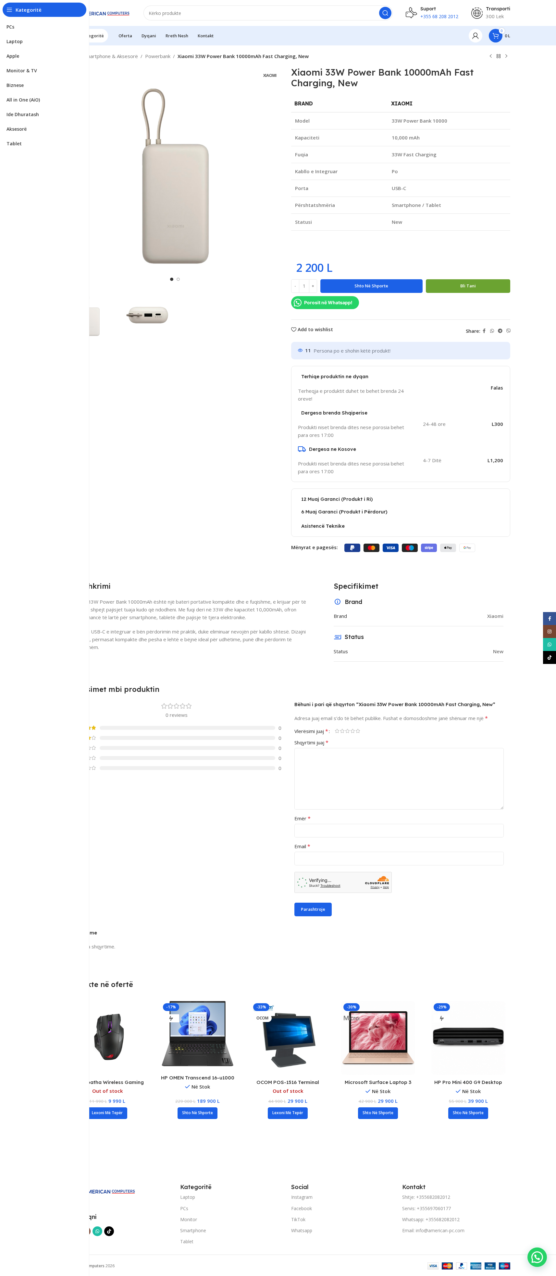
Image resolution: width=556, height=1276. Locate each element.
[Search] (385, 13)
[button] (197, 1113)
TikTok (298, 1219)
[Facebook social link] (484, 331)
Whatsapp (301, 1230)
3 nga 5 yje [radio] (347, 730)
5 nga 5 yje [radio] (358, 730)
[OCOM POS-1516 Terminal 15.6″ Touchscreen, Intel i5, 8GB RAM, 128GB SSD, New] (288, 1038)
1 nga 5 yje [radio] (337, 730)
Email (302, 846)
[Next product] (506, 56)
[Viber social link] (508, 331)
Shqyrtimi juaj (311, 742)
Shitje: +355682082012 (426, 1197)
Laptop (187, 1197)
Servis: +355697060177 (426, 1208)
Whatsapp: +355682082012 (431, 1219)
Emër (302, 818)
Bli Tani (468, 286)
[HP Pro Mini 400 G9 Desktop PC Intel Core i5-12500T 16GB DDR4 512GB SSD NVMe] (468, 1038)
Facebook (301, 1208)
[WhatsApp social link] (492, 331)
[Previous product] (491, 56)
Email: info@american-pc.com (433, 1230)
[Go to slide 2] (178, 279)
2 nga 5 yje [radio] (342, 730)
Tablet (186, 1241)
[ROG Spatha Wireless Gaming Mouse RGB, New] (107, 1038)
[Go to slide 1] (171, 279)
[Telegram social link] (500, 331)
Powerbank (157, 56)
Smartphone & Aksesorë (110, 56)
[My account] (475, 35)
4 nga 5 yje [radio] (352, 730)
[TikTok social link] (109, 1231)
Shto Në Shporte (371, 286)
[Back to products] (498, 56)
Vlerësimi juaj (311, 731)
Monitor (188, 1219)
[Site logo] (98, 12)
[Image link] (102, 1190)
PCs (184, 1208)
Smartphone (193, 1230)
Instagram (302, 1197)
